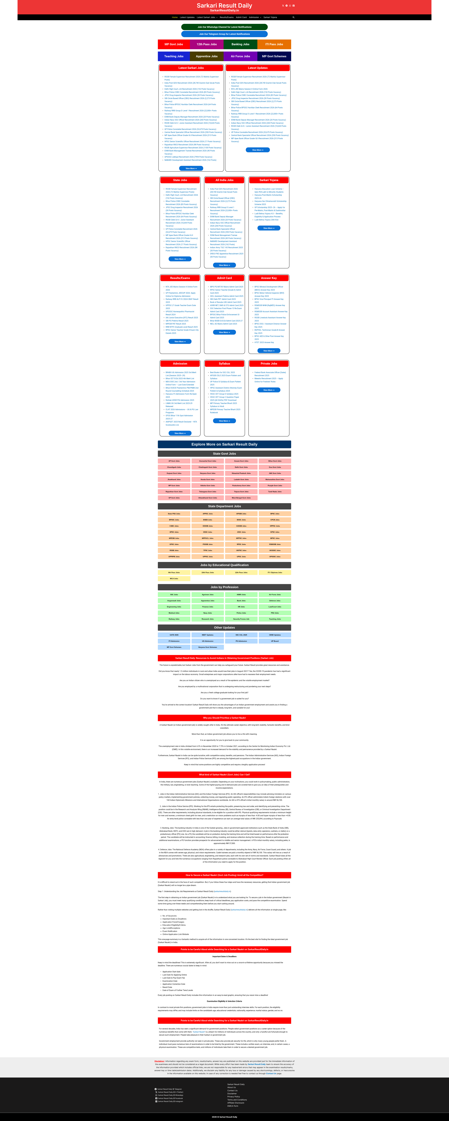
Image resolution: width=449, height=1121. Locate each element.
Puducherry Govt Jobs (241, 485)
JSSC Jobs (241, 532)
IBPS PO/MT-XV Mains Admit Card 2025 (226, 287)
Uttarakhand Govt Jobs (207, 498)
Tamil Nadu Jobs (275, 492)
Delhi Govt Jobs (241, 467)
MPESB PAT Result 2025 (176, 324)
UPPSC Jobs (208, 557)
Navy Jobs (207, 613)
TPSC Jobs (207, 550)
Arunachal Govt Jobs (207, 461)
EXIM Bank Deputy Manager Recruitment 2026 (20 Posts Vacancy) (192, 117)
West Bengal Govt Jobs (241, 498)
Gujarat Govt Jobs (174, 473)
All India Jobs (225, 180)
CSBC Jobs (174, 526)
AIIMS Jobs (241, 595)
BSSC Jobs (241, 520)
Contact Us (271, 1073)
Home (175, 17)
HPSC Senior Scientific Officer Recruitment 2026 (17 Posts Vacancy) (193, 141)
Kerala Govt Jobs (208, 479)
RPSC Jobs (241, 544)
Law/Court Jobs (275, 607)
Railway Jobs (174, 619)
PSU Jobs (275, 613)
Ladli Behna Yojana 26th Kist (266, 220)
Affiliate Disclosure (235, 1103)
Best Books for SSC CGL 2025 (222, 372)
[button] (216, 17)
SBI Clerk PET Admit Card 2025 (223, 299)
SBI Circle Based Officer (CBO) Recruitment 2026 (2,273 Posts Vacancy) (222, 201)
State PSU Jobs (174, 514)
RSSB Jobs (174, 550)
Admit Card (241, 17)
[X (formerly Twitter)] (283, 6)
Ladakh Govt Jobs (241, 479)
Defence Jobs (274, 601)
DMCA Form (232, 1106)
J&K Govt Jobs (275, 473)
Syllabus (224, 363)
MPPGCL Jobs (207, 538)
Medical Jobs (174, 613)
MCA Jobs (174, 578)
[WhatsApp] (290, 6)
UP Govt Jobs (174, 498)
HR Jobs (241, 607)
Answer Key (269, 278)
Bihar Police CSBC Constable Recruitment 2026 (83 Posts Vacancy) (192, 92)
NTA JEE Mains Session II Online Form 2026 (249, 89)
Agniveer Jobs (208, 595)
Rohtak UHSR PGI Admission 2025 (180, 400)
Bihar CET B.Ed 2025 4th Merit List (180, 378)
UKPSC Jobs (241, 550)
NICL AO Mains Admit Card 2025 (223, 324)
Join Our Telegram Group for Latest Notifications (224, 34)
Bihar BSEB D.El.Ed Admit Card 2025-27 (226, 321)
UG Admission (207, 641)
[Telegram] (287, 6)
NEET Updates (207, 635)
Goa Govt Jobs (275, 467)
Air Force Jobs (240, 56)
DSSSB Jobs (208, 526)
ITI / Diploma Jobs (275, 572)
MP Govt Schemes (274, 56)
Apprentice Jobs (207, 56)
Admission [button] (254, 17)
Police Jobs (241, 613)
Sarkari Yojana (270, 17)
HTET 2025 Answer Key (264, 342)
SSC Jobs (174, 595)
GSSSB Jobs (241, 526)
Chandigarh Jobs (174, 467)
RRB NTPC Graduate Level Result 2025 (182, 327)
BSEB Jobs (207, 520)
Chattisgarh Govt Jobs (208, 467)
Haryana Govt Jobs (207, 473)
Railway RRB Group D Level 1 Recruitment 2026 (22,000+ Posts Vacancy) (224, 210)
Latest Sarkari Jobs (191, 68)
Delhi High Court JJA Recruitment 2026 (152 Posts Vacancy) (189, 89)
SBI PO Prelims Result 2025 (177, 321)
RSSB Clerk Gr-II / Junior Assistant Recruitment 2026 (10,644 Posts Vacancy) (180, 223)
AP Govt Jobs (174, 461)
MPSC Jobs (274, 538)
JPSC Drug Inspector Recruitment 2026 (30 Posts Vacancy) (189, 95)
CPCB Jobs (274, 520)
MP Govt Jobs (174, 44)
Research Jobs (208, 619)
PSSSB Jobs (208, 544)
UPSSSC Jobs (274, 557)
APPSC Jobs (208, 514)
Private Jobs (269, 363)
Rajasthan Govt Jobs (174, 492)
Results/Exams (227, 17)
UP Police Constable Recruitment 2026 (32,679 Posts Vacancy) (190, 129)
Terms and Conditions (237, 1100)
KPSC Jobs (274, 532)
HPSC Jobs (174, 532)
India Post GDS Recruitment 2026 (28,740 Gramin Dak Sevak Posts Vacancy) (224, 192)
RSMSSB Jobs (275, 544)
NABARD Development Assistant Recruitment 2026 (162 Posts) (190, 160)
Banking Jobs (240, 44)
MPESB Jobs (174, 538)
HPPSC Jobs (275, 526)
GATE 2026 (174, 635)
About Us (231, 1087)
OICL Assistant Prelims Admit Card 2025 (226, 296)
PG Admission (241, 641)
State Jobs (180, 180)
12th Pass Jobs (207, 44)
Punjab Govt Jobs (275, 485)
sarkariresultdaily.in (222, 891)
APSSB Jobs (241, 514)
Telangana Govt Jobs (207, 492)
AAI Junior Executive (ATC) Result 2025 (182, 318)
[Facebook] (294, 6)
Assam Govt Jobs (241, 461)
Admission (180, 363)
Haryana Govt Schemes (207, 647)
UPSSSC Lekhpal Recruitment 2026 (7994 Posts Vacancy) (188, 157)
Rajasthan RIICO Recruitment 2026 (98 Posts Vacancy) (187, 145)
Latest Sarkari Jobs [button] (206, 17)
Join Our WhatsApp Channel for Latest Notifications (225, 27)
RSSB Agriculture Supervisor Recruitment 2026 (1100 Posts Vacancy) (193, 148)
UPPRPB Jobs (174, 557)
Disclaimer (232, 1093)
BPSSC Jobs (174, 520)
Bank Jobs (241, 601)
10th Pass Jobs (208, 572)
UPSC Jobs (241, 557)
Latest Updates (187, 17)
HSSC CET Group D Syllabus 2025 (224, 394)
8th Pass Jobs (174, 572)
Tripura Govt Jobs (241, 492)
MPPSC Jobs (241, 538)
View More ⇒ (191, 168)
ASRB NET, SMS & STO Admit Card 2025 (226, 305)
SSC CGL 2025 (241, 635)
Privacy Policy (233, 1096)
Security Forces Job (241, 619)
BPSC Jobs (274, 514)
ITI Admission (174, 641)
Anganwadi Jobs (174, 601)
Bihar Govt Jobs (274, 461)
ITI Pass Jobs (274, 44)
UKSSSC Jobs (275, 550)
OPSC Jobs (174, 544)
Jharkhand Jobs (174, 479)
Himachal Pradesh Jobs (241, 473)
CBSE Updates (275, 635)
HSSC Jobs (207, 532)
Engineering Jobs (174, 607)
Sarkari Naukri (199, 1032)
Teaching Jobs (173, 56)
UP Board (275, 641)
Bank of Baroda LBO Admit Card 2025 (225, 302)
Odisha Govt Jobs (207, 485)
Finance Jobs (207, 607)
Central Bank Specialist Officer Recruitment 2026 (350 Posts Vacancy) (193, 132)
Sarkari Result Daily (224, 5)
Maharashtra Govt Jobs (275, 479)
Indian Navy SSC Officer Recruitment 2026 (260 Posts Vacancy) (191, 120)
